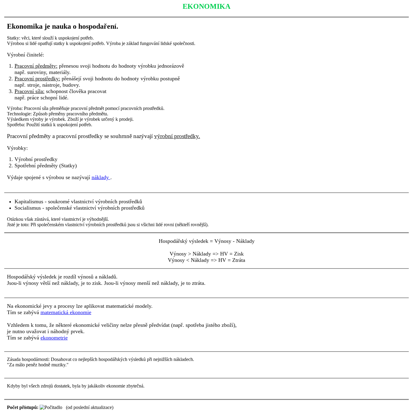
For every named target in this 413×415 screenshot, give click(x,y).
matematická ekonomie (66, 312)
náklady (101, 177)
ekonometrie (54, 338)
